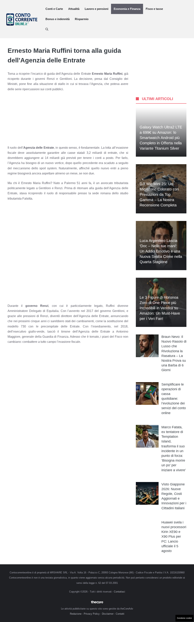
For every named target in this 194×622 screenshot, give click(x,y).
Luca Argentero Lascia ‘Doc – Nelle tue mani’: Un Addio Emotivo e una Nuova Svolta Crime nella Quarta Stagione (161, 251)
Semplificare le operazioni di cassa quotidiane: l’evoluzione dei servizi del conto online (173, 399)
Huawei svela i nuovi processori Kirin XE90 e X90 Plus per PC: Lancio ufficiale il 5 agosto (173, 536)
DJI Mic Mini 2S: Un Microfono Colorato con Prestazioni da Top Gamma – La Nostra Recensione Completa (159, 194)
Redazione (75, 613)
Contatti (120, 613)
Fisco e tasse (154, 8)
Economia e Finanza (127, 8)
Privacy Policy (92, 613)
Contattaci (119, 591)
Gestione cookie (184, 618)
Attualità (73, 8)
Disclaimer (107, 613)
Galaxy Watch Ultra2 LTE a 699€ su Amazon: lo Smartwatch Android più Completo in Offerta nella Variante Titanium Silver (161, 137)
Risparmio (81, 19)
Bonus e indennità (57, 19)
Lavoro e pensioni (96, 8)
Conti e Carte (54, 8)
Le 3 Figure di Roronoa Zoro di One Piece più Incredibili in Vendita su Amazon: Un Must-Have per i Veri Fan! (160, 308)
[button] (47, 29)
